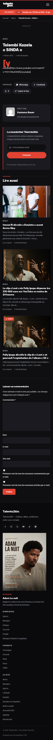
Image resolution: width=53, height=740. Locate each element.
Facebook (41, 85)
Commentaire (9, 400)
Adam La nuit (10, 598)
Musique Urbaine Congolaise (15, 638)
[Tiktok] (29, 526)
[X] (17, 526)
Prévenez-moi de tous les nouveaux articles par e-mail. (26, 485)
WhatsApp (23, 85)
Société (6, 697)
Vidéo (10, 319)
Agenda (6, 715)
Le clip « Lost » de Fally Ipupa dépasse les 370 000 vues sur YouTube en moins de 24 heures (26, 291)
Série (5, 659)
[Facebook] (5, 526)
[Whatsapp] (35, 526)
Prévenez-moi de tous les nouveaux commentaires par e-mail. (26, 475)
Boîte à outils (8, 706)
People (5, 634)
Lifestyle (6, 693)
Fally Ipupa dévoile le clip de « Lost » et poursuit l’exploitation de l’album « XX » (25, 356)
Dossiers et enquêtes (11, 702)
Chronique (7, 650)
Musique (6, 621)
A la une (6, 629)
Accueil (5, 18)
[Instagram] (11, 526)
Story (5, 663)
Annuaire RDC (8, 710)
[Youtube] (23, 526)
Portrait (6, 654)
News (13, 18)
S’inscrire (27, 155)
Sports (5, 616)
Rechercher (7, 719)
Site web (6, 459)
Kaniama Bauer (25, 112)
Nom (5, 435)
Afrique (6, 625)
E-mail (5, 447)
